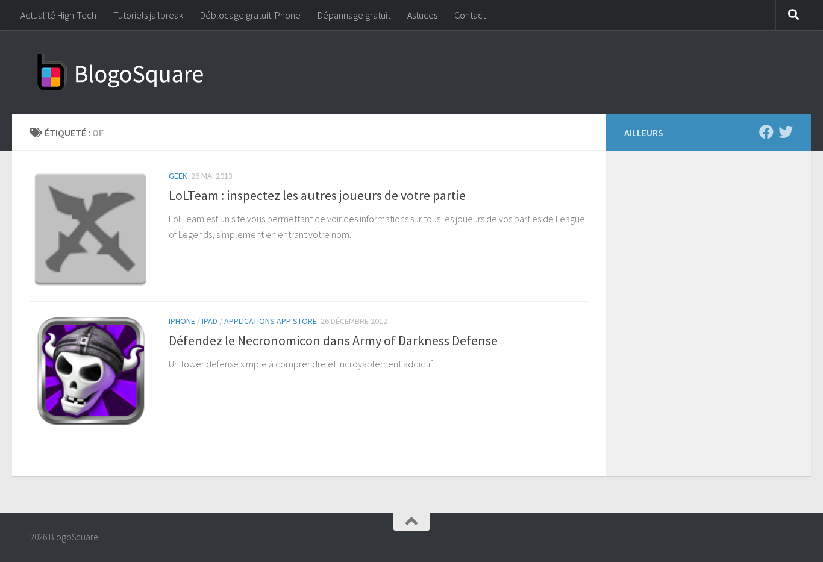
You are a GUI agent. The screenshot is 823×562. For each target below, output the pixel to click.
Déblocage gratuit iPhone (250, 15)
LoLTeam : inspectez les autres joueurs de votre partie (317, 195)
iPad (209, 321)
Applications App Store (270, 321)
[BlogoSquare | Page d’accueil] (120, 72)
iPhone (182, 321)
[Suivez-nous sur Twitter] (785, 132)
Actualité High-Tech (58, 15)
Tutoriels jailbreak (148, 15)
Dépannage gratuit (354, 15)
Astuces (422, 15)
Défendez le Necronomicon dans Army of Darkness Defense (333, 340)
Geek (178, 175)
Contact (470, 15)
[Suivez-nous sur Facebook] (766, 132)
